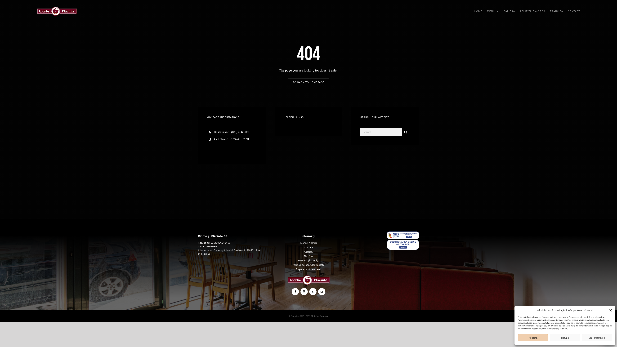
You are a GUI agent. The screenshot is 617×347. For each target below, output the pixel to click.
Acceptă (533, 337)
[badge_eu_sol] (403, 241)
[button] (610, 310)
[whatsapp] (313, 291)
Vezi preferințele (597, 337)
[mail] (321, 291)
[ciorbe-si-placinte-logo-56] (57, 8)
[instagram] (228, 150)
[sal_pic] (403, 233)
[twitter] (219, 150)
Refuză (565, 337)
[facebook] (211, 150)
